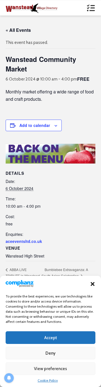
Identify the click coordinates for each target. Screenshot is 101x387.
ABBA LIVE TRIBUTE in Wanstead (23, 272)
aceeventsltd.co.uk (24, 241)
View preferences (50, 368)
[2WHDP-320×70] (50, 153)
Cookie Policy (48, 380)
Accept (50, 337)
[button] (92, 284)
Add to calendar (34, 125)
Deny (50, 353)
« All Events (18, 30)
